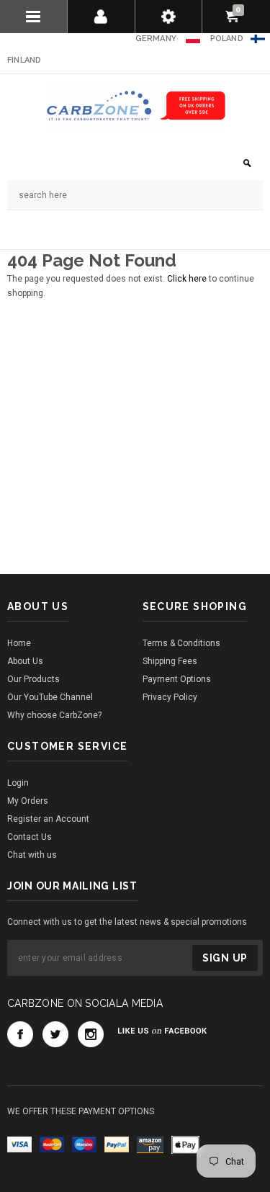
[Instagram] (91, 1034)
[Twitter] (55, 1034)
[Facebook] (20, 1034)
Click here (188, 279)
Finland (24, 60)
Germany (156, 38)
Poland (226, 38)
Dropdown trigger (101, 16)
